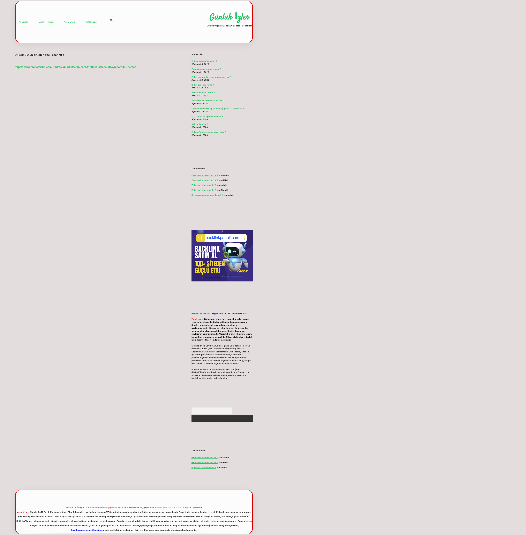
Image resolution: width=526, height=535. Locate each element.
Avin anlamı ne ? (199, 124)
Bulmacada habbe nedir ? (204, 61)
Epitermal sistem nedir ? (203, 185)
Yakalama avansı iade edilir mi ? (207, 100)
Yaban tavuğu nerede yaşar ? (206, 69)
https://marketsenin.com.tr (72, 67)
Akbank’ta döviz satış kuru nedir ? (208, 132)
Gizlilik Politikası (46, 22)
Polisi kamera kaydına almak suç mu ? (211, 77)
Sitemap (131, 67)
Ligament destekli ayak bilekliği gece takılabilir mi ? (217, 108)
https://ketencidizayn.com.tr (107, 67)
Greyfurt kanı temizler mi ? (204, 175)
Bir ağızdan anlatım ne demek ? (207, 195)
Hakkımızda (91, 22)
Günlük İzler (229, 17)
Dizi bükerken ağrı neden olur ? (207, 116)
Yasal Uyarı (69, 22)
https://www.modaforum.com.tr (34, 67)
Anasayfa (23, 22)
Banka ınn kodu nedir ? (203, 92)
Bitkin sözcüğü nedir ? (202, 85)
